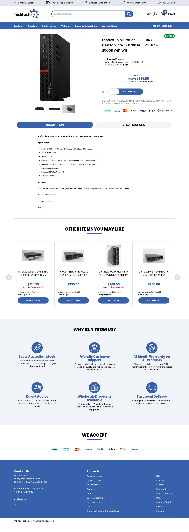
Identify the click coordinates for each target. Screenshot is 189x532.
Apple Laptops (94, 480)
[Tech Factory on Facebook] (15, 506)
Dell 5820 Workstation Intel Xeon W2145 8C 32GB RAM (114, 273)
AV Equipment (93, 484)
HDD (158, 476)
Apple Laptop (49, 26)
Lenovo (105, 35)
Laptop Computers (165, 493)
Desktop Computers (97, 498)
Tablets (65, 26)
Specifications (134, 125)
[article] (34, 274)
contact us (158, 101)
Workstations (109, 26)
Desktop (32, 26)
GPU (89, 506)
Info (155, 81)
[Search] (129, 14)
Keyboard (161, 489)
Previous (9, 277)
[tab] (55, 125)
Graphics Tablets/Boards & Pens (103, 511)
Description (55, 125)
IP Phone (160, 484)
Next (177, 277)
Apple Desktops (94, 476)
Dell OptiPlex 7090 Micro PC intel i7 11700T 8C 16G (154, 273)
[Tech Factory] (26, 14)
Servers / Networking (85, 26)
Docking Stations (95, 502)
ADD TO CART (130, 91)
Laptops (18, 26)
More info (120, 59)
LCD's (158, 498)
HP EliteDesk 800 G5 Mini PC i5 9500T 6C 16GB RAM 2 (33, 273)
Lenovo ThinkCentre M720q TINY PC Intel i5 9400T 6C (73, 273)
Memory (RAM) (163, 502)
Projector (160, 511)
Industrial (160, 480)
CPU (89, 493)
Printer (159, 506)
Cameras (91, 489)
